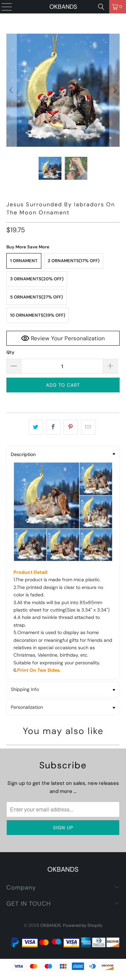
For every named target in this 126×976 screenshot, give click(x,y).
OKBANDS (63, 7)
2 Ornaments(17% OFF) (73, 261)
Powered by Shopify (82, 925)
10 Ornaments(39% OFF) (37, 315)
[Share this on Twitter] (36, 427)
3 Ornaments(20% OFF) (37, 279)
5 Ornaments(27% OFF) (36, 297)
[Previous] (11, 90)
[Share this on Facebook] (53, 427)
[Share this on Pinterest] (71, 427)
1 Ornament (24, 261)
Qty (10, 352)
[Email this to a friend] (88, 427)
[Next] (114, 90)
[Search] (101, 6)
